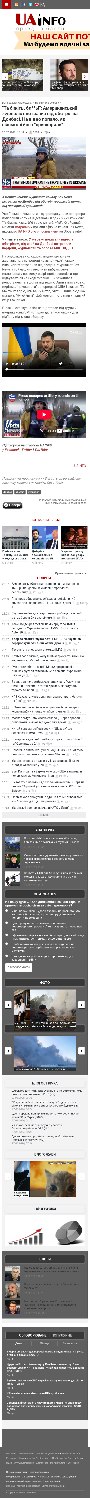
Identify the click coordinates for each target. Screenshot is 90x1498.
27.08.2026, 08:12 (22, 1120)
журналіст (33, 492)
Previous (4, 76)
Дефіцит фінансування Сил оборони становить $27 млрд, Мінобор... (23, 85)
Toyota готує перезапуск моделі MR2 (37, 649)
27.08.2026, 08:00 (22, 1132)
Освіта (39, 1458)
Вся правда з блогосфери (17, 102)
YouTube (41, 450)
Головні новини (25, 1453)
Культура (11, 1458)
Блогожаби (45, 1154)
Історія (30, 1458)
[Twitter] (29, 5)
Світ (76, 1453)
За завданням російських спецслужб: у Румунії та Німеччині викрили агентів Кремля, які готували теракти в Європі (46, 686)
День (18, 1343)
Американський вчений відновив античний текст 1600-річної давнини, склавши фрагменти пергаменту (45, 588)
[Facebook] (23, 5)
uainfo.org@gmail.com (53, 1486)
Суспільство (52, 1453)
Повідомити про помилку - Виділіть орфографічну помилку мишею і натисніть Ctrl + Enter (41, 480)
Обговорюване (32, 1335)
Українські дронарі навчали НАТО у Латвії (40, 807)
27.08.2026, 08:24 (22, 1109)
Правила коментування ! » (70, 573)
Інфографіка (45, 1209)
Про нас (10, 1486)
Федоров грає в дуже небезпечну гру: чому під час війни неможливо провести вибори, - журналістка (53, 859)
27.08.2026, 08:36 (22, 1097)
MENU (6, 4)
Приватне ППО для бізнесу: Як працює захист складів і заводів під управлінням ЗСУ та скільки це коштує (53, 876)
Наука (21, 1458)
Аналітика (45, 830)
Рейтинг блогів (58, 1463)
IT (53, 1458)
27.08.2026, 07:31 (22, 1143)
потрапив (22, 227)
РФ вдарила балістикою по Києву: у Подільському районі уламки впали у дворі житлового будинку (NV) (46, 1104)
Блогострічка (45, 1083)
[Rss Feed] (16, 5)
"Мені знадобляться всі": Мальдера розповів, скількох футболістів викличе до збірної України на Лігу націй (47, 671)
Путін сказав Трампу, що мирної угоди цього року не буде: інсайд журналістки (15, 558)
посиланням (49, 231)
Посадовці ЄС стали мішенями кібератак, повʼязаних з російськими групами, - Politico (52, 840)
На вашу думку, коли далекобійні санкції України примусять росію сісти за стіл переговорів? (42, 903)
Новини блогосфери (47, 102)
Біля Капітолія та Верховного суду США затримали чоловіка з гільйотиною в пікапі (42, 1024)
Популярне (61, 1335)
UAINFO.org (27, 231)
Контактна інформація (28, 1486)
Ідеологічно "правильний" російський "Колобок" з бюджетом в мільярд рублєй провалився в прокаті (50, 1305)
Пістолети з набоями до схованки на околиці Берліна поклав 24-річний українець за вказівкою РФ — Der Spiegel (48, 786)
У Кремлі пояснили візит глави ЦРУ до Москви (35, 1393)
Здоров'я (61, 1458)
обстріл (19, 492)
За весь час (70, 1343)
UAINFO (80, 466)
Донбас (7, 492)
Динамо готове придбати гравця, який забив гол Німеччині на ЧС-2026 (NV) (43, 1138)
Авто (47, 1458)
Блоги (45, 1259)
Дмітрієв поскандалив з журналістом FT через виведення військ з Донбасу (44, 558)
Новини (44, 578)
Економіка (67, 1453)
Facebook (12, 450)
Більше (44, 815)
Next (86, 76)
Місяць (44, 1343)
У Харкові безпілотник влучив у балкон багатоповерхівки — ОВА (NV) (37, 1127)
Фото (45, 983)
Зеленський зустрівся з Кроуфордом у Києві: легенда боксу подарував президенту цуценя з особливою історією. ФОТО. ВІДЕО (44, 1406)
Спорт (71, 1458)
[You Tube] (36, 5)
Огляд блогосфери (24, 1463)
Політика (39, 1453)
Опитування (45, 894)
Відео (9, 1463)
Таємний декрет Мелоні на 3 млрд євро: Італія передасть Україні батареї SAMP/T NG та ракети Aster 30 (45, 628)
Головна (10, 1453)
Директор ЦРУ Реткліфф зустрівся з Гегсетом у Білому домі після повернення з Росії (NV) (47, 1092)
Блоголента (42, 1463)
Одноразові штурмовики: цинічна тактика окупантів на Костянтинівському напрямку (51, 1269)
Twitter (27, 450)
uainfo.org (45, 1476)
